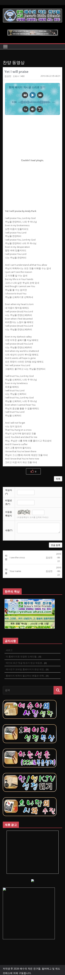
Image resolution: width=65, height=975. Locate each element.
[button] (8, 76)
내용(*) (8, 530)
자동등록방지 (8, 513)
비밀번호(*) (8, 502)
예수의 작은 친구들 (30, 968)
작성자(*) (8, 491)
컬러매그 (46, 968)
